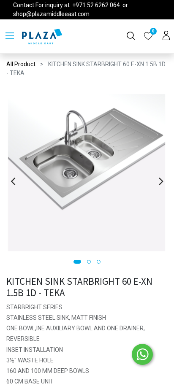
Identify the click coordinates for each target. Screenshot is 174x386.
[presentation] (12, 181)
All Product (20, 64)
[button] (77, 262)
